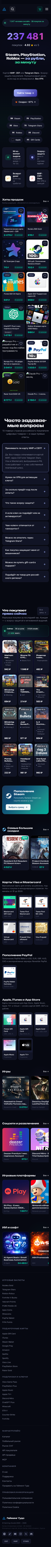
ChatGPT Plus (8, 1402)
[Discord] (31, 1534)
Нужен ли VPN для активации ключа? (21, 479)
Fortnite (5, 1419)
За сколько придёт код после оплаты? (21, 491)
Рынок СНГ (7, 1446)
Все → (46, 201)
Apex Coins (7, 1310)
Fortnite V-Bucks (9, 1297)
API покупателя (9, 1450)
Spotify (5, 1358)
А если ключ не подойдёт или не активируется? (22, 515)
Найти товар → (25, 93)
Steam (15, 118)
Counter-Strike (8, 1414)
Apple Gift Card (9, 1333)
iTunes (5, 1338)
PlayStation (34, 118)
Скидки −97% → (27, 102)
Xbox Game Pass (9, 1382)
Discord (34, 133)
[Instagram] (20, 1534)
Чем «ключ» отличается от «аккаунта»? (19, 527)
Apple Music (7, 1390)
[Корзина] (39, 9)
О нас (5, 1472)
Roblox (17, 133)
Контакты (7, 1481)
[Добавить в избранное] (21, 211)
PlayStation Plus (9, 1386)
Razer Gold (7, 1370)
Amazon (5, 1350)
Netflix (5, 1354)
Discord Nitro (8, 1398)
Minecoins (6, 1314)
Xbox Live (6, 1362)
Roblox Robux (8, 1293)
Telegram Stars (33, 125)
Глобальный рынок (11, 1441)
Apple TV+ (6, 1394)
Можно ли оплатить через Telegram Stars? (19, 539)
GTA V (5, 1410)
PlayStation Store (10, 1366)
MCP (4, 1459)
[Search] (12, 9)
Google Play (7, 1346)
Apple (16, 140)
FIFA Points (7, 1322)
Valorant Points (9, 1302)
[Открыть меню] (47, 9)
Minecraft (6, 1406)
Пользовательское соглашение (17, 1498)
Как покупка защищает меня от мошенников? (22, 552)
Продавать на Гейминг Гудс (15, 1485)
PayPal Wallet (8, 1318)
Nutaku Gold (7, 1285)
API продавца (8, 1455)
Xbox (14, 125)
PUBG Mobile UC (9, 1306)
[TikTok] (10, 1534)
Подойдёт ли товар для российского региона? (22, 576)
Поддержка (7, 1476)
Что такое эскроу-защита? (19, 503)
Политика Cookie (10, 1507)
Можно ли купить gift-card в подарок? (20, 564)
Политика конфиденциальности (18, 1502)
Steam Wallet (8, 1342)
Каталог (6, 1436)
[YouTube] (15, 1534)
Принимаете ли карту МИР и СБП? (23, 448)
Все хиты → (42, 611)
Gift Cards (33, 140)
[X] (26, 1534)
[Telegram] (4, 1534)
